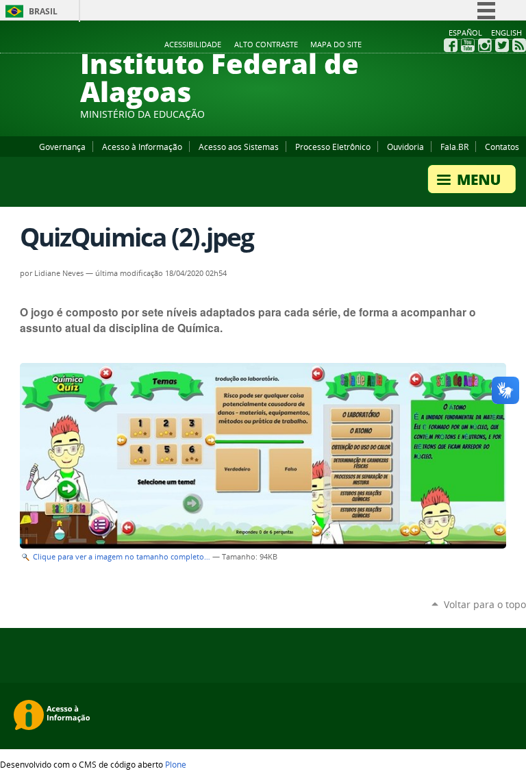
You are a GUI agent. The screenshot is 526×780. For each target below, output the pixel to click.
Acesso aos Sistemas (239, 146)
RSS (519, 45)
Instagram (485, 45)
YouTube (468, 45)
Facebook (451, 45)
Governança (62, 146)
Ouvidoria (405, 146)
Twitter (502, 45)
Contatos (502, 146)
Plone (175, 764)
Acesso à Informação (142, 146)
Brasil (43, 11)
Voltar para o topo (485, 604)
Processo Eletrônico (333, 146)
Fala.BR (454, 146)
